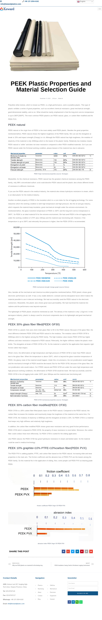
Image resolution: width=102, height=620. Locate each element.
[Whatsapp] (81, 602)
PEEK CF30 (58, 405)
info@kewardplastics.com (16, 603)
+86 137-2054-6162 (31, 1)
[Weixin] (77, 602)
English (82, 1)
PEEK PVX (79, 448)
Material (60, 98)
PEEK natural (16, 124)
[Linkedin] (73, 602)
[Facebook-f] (69, 602)
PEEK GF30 (51, 324)
